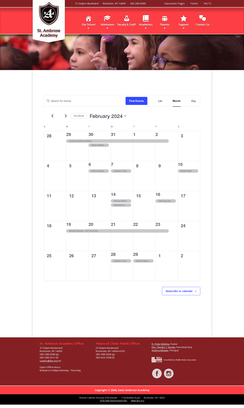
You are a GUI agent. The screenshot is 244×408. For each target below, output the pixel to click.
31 (113, 134)
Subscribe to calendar (179, 291)
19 (68, 224)
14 (113, 194)
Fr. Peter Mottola (160, 344)
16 (158, 194)
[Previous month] (52, 116)
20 (91, 224)
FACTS (207, 3)
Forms (194, 3)
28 (113, 254)
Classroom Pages (174, 3)
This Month (78, 115)
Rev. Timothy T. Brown (163, 347)
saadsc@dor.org (49, 360)
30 (91, 134)
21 (113, 224)
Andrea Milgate (160, 350)
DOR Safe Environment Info (113, 400)
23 (158, 224)
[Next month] (66, 116)
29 (68, 134)
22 (135, 224)
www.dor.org (137, 400)
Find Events (136, 101)
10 (180, 164)
